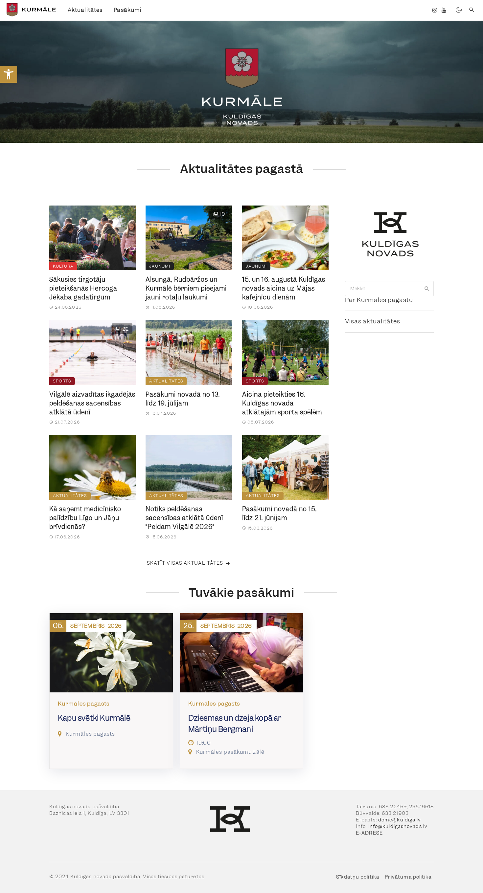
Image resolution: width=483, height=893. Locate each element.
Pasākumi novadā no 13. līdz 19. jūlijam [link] (183, 398)
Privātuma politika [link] (408, 877)
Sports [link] (62, 381)
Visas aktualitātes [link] (372, 321)
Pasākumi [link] (128, 9)
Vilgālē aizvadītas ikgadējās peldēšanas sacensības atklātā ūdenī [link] (92, 403)
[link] (8, 74)
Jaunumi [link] (159, 266)
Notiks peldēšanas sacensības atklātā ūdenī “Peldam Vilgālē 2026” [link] (184, 518)
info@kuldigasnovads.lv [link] (397, 826)
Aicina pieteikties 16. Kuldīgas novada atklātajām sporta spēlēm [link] (282, 403)
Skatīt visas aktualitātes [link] (185, 563)
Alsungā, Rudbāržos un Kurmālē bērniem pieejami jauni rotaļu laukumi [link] (186, 288)
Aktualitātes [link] (85, 9)
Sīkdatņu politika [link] (357, 877)
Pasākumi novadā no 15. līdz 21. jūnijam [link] (279, 513)
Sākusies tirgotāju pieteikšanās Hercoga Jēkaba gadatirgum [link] (83, 288)
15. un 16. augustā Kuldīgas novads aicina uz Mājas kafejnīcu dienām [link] (283, 288)
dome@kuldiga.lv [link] (399, 820)
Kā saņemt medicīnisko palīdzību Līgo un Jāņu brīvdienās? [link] (85, 518)
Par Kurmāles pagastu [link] (379, 300)
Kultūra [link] (63, 266)
